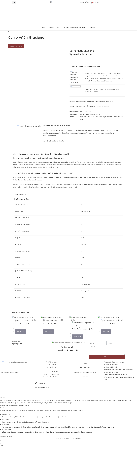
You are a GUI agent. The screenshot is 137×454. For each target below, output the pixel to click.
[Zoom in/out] (0, 450)
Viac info (20, 332)
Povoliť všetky (24, 405)
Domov (72, 106)
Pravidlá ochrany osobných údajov (60, 403)
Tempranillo (85, 284)
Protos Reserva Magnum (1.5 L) (82, 329)
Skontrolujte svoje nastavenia (10, 405)
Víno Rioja (102, 117)
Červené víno (91, 106)
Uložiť (2, 436)
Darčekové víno (85, 117)
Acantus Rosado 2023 (108, 324)
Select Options (16, 46)
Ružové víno (104, 322)
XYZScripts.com (77, 438)
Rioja (52, 184)
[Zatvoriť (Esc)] (6, 450)
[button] (14, 2)
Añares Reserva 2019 (22, 324)
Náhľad (31, 317)
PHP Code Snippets (61, 438)
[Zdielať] (4, 450)
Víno (43, 27)
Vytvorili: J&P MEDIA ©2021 (69, 392)
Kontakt (92, 27)
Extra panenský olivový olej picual (74, 27)
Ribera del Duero (61, 184)
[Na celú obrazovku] (2, 450)
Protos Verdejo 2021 (50, 324)
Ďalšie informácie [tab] (20, 194)
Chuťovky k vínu (54, 27)
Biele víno (46, 322)
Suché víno (94, 117)
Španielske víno (80, 106)
